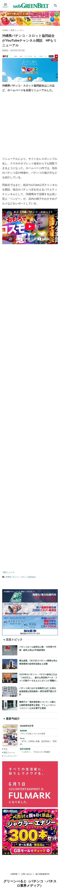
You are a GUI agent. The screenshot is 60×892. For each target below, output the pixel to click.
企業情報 (13, 874)
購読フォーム (9, 752)
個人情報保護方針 (43, 874)
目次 (5, 749)
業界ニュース (8, 572)
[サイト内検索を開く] (55, 5)
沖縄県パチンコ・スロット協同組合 (20, 577)
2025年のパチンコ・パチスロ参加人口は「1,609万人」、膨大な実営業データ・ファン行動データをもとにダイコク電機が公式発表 (38, 677)
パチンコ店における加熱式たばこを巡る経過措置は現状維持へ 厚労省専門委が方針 (37, 691)
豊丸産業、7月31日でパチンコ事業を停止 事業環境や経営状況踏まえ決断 (38, 662)
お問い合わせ (26, 874)
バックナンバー (10, 756)
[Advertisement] (30, 125)
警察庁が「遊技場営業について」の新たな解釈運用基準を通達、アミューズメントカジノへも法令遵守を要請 (37, 705)
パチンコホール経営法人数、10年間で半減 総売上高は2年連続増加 (37, 648)
